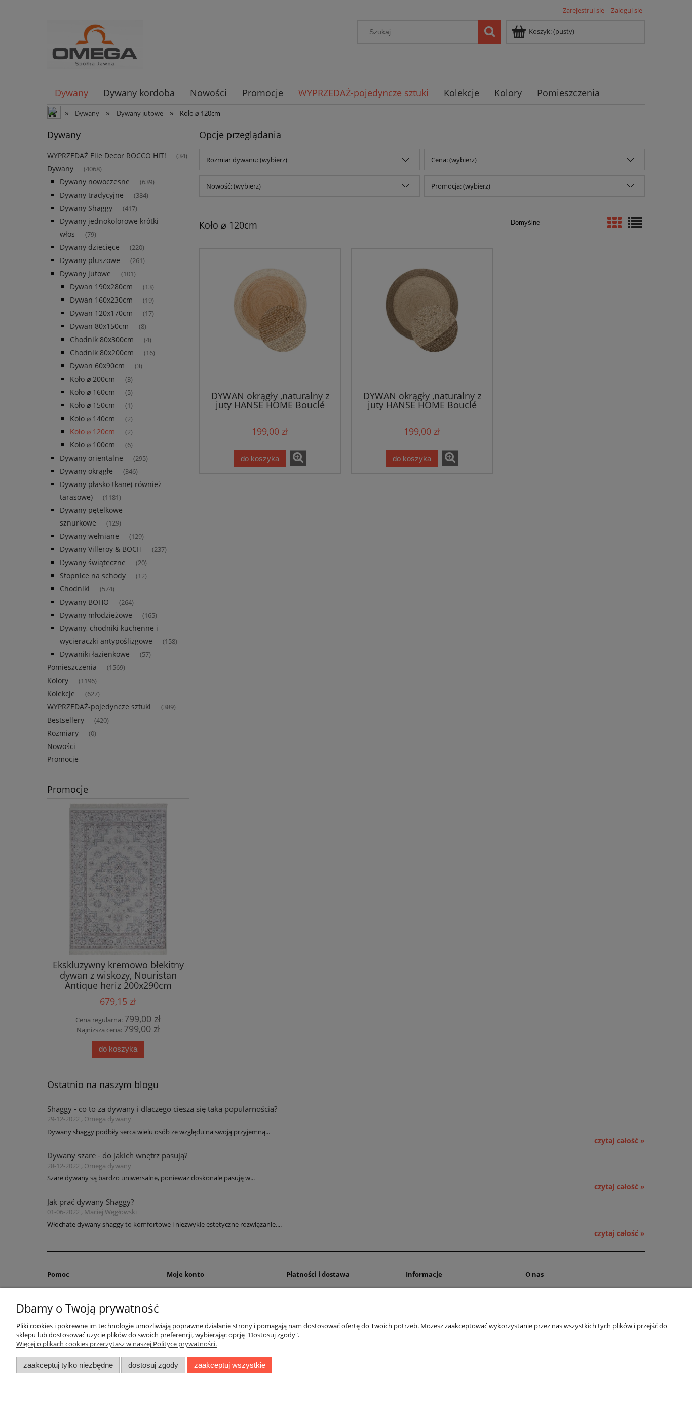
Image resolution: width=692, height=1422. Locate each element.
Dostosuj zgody (153, 1365)
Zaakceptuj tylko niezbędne (68, 1365)
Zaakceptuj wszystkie (229, 1365)
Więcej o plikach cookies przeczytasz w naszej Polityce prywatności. (116, 1344)
